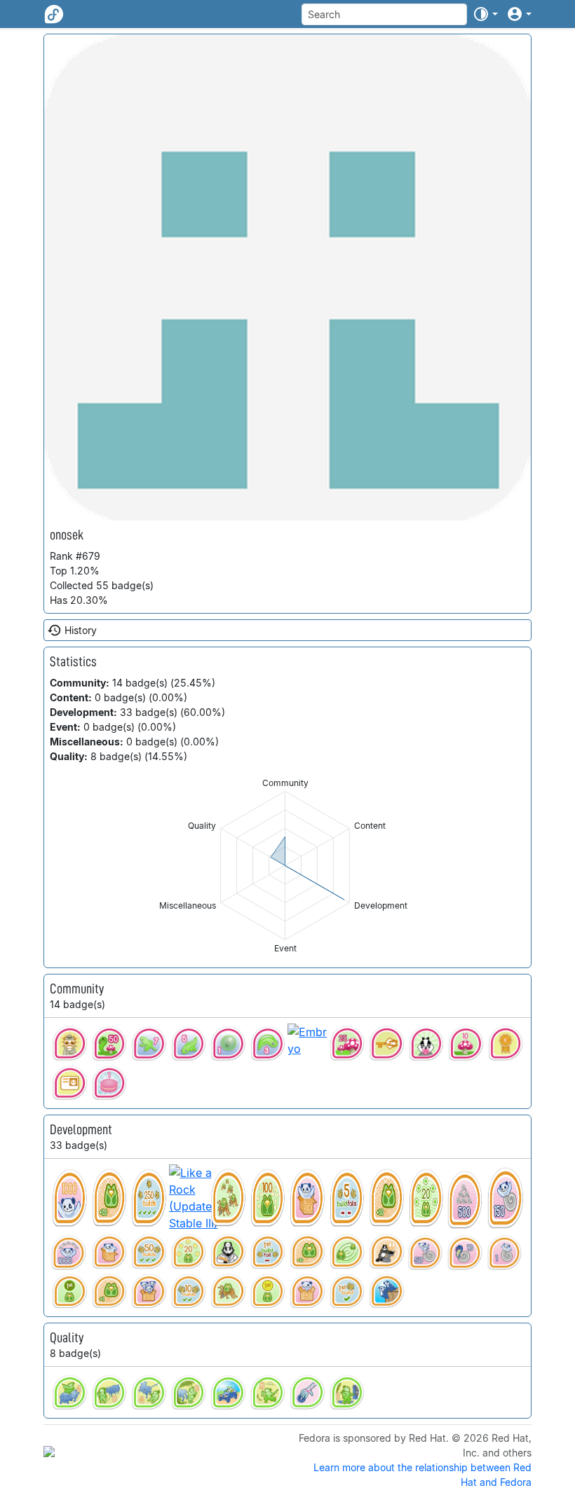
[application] (285, 865)
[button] (485, 14)
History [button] (81, 630)
